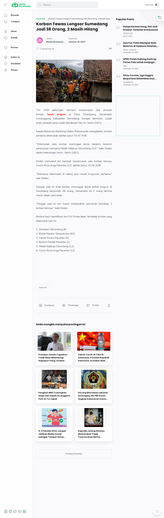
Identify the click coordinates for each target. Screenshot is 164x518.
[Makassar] (132, 50)
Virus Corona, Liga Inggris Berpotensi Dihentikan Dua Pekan (138, 77)
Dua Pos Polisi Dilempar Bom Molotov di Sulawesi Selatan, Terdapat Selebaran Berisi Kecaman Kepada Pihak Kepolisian (140, 44)
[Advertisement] (138, 116)
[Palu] (125, 66)
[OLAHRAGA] (128, 82)
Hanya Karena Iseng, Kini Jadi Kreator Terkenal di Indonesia (140, 28)
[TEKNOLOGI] (128, 33)
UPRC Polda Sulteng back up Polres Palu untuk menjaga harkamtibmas (139, 61)
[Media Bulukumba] (21, 4)
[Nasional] (43, 287)
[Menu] (5, 4)
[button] (39, 4)
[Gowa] (126, 50)
